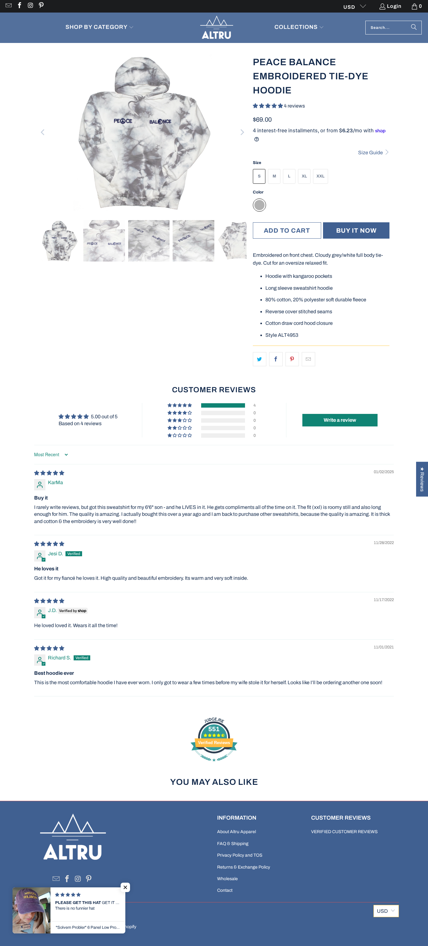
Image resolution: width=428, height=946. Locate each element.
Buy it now (356, 230)
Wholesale (227, 878)
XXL (320, 176)
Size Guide (371, 152)
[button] (99, 27)
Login (394, 6)
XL (304, 176)
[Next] (242, 132)
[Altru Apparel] (216, 28)
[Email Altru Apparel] (8, 6)
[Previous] (43, 132)
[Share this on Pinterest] (292, 359)
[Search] (414, 27)
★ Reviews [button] (422, 479)
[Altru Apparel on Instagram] (30, 6)
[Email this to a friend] (308, 359)
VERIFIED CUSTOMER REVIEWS (344, 831)
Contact (224, 890)
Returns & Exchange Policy (243, 867)
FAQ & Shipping (232, 843)
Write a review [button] (340, 420)
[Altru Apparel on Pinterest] (41, 6)
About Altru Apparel (236, 831)
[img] (49, 473)
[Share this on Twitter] (259, 359)
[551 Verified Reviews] (214, 764)
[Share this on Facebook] (276, 359)
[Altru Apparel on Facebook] (19, 6)
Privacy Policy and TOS (239, 855)
